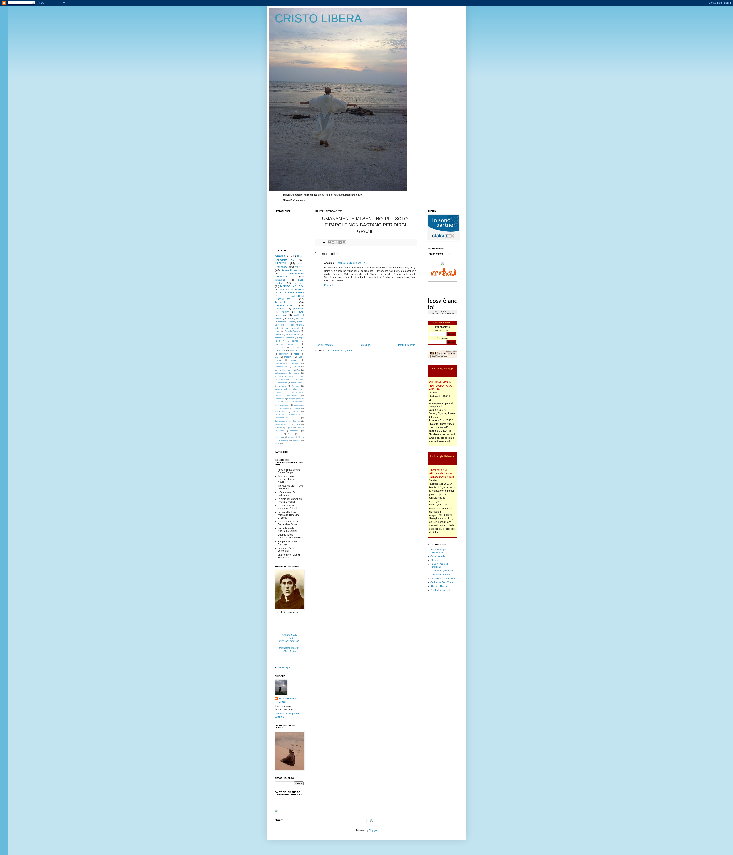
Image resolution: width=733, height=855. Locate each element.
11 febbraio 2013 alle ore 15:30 (351, 263)
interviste (291, 434)
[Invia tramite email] (329, 242)
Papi (298, 370)
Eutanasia (279, 399)
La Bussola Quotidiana (442, 570)
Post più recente (324, 345)
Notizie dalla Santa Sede (443, 578)
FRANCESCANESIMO (292, 292)
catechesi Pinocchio (284, 338)
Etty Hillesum (293, 395)
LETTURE (279, 347)
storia (277, 443)
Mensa (296, 411)
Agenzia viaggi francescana (438, 551)
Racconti (279, 308)
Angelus (295, 386)
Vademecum (280, 424)
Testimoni (280, 302)
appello (289, 427)
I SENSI (296, 367)
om (302, 437)
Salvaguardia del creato (287, 373)
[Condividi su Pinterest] (344, 242)
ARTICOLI (281, 263)
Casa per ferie (437, 556)
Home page (365, 345)
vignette (282, 386)
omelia (280, 256)
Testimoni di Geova (284, 376)
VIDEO (299, 266)
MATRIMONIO (281, 411)
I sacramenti (284, 405)
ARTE (296, 354)
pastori (295, 341)
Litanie (297, 408)
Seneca (296, 421)
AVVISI (283, 289)
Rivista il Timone (439, 586)
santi (289, 318)
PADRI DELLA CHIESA (292, 286)
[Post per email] (323, 242)
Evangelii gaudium (295, 399)
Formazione (298, 402)
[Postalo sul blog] (333, 242)
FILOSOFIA (283, 402)
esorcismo (280, 363)
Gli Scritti (435, 560)
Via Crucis (295, 424)
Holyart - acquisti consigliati (439, 565)
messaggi (292, 437)
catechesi (299, 283)
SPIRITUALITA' (293, 334)
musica (285, 312)
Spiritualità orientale (440, 590)
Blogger (373, 830)
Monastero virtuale (440, 574)
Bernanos (295, 363)
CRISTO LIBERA (318, 18)
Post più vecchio (406, 345)
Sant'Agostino (281, 421)
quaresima (283, 440)
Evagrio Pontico (292, 331)
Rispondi (328, 285)
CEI (276, 357)
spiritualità (282, 383)
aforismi (278, 427)
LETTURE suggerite (284, 370)
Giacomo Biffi (281, 367)
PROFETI (299, 289)
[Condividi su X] (337, 242)
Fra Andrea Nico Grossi (287, 700)
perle (277, 331)
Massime (288, 357)
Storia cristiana (297, 350)
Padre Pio (279, 415)
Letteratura (299, 405)
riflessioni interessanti (292, 270)
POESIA (300, 318)
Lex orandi (284, 408)
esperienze (294, 431)
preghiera (298, 308)
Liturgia (295, 347)
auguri (294, 360)
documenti (283, 354)
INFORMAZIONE (283, 305)
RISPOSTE (280, 350)
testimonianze (297, 383)
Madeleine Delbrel (286, 322)
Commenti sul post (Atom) (338, 350)
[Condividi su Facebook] (340, 242)
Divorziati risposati (285, 344)
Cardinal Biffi (281, 389)
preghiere (299, 379)
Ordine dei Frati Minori (442, 582)
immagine (280, 280)
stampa (296, 440)
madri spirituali (292, 328)
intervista (279, 434)
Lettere (278, 334)
